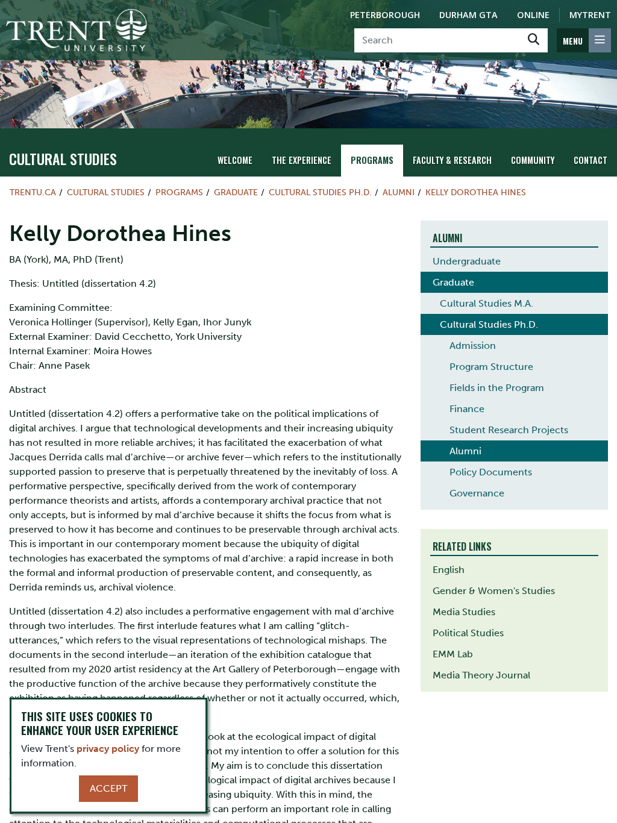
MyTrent (590, 14)
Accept (108, 788)
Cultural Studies (63, 158)
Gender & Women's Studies (494, 590)
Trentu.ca (33, 192)
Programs (372, 160)
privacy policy (108, 748)
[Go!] (533, 40)
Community (532, 160)
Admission (472, 345)
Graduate (236, 192)
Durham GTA (468, 14)
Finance (466, 409)
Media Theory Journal (481, 675)
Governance (476, 493)
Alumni (399, 192)
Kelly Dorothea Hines (475, 192)
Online (533, 14)
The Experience (301, 160)
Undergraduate (467, 261)
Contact (590, 160)
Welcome (235, 160)
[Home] (76, 30)
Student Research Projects (508, 430)
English (449, 569)
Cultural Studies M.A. (486, 303)
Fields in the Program (496, 387)
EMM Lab (453, 654)
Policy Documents (490, 472)
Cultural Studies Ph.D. (320, 192)
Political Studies (468, 633)
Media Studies (464, 612)
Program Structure (491, 366)
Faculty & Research (452, 160)
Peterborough (385, 14)
